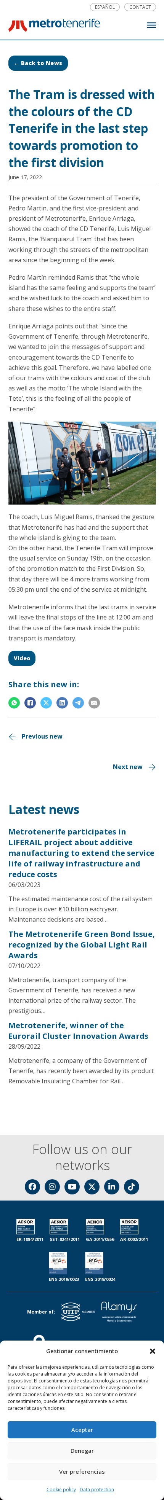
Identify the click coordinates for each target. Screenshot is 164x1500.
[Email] (94, 703)
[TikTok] (131, 1186)
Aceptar (82, 1429)
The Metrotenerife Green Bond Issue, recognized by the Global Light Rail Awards (81, 944)
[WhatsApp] (14, 703)
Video (22, 658)
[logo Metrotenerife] (54, 27)
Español (105, 7)
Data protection (97, 1489)
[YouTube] (72, 1186)
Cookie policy (61, 1489)
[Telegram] (78, 703)
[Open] (151, 25)
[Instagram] (52, 1186)
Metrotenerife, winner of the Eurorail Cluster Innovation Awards (78, 1030)
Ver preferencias (82, 1471)
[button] (152, 1351)
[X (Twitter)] (92, 1186)
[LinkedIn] (62, 703)
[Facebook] (30, 703)
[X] (46, 703)
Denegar (82, 1450)
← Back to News (38, 63)
